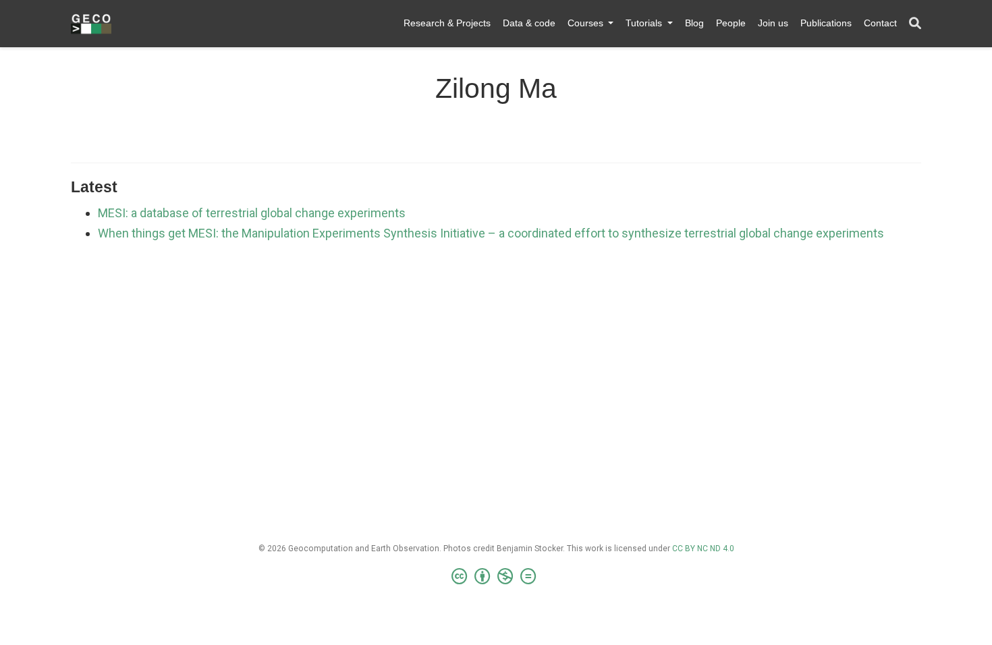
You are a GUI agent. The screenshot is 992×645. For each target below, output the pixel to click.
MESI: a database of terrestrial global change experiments (252, 213)
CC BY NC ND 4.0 (703, 548)
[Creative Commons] (496, 577)
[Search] (915, 24)
